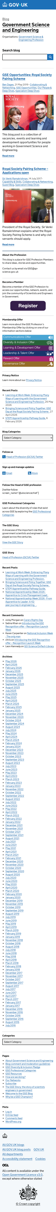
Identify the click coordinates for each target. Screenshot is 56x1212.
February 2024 (13, 743)
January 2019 (12, 936)
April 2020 (11, 887)
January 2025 (12, 710)
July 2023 (10, 766)
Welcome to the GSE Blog (19, 1093)
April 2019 (11, 927)
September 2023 (14, 759)
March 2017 (11, 999)
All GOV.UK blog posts (16, 1149)
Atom (35, 473)
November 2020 (14, 864)
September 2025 (14, 684)
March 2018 (12, 963)
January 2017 (12, 1005)
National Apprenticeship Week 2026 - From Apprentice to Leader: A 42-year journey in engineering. (28, 601)
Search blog (11, 50)
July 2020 (10, 877)
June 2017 (10, 992)
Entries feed (11, 1114)
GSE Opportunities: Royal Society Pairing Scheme (27, 77)
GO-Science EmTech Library (39, 646)
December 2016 (14, 1009)
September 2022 (14, 795)
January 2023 (13, 785)
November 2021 (14, 828)
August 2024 (12, 726)
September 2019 (14, 910)
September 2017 (14, 982)
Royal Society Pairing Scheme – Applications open (25, 171)
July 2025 (10, 690)
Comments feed (13, 1118)
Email (9, 473)
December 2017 (13, 972)
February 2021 (13, 858)
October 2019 (13, 907)
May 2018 (10, 956)
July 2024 (10, 730)
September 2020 (14, 871)
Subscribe (10, 1083)
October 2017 (12, 979)
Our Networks (13, 1080)
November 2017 (14, 976)
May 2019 (10, 923)
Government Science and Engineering (26, 27)
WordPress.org (13, 1121)
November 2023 (14, 753)
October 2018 (13, 943)
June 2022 (11, 805)
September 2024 (14, 723)
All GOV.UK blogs (13, 1145)
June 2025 (11, 694)
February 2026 (13, 667)
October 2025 (13, 680)
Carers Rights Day (33, 619)
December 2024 (14, 713)
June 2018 (11, 953)
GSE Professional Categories (20, 1070)
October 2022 (13, 792)
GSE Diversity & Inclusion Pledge (22, 1067)
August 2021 (12, 838)
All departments (12, 1154)
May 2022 (11, 808)
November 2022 (14, 789)
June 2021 (11, 844)
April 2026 (11, 664)
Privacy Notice (34, 380)
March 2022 (12, 815)
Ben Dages (8, 84)
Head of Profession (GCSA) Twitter (24, 456)
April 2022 (11, 812)
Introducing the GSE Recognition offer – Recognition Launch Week (26, 626)
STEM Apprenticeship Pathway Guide (25, 418)
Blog (5, 19)
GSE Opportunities (26, 87)
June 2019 (11, 920)
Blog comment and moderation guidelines (27, 1063)
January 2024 (13, 746)
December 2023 (14, 749)
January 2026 (13, 671)
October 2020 (13, 867)
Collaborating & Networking (38, 181)
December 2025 (14, 674)
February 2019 (13, 933)
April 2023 (11, 775)
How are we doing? (15, 1076)
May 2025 (10, 697)
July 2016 (10, 1025)
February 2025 (13, 707)
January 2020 (13, 897)
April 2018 (11, 959)
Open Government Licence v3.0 (22, 1174)
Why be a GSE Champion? (19, 1096)
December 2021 (14, 825)
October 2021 (13, 831)
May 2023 (11, 772)
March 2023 (12, 779)
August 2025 (12, 687)
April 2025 (11, 700)
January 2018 (12, 969)
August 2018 (12, 946)
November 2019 (14, 903)
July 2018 (10, 949)
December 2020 (14, 861)
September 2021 (14, 835)
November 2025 (14, 677)
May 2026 (11, 661)
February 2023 (13, 782)
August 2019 (12, 913)
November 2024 (14, 717)
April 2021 (11, 851)
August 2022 (12, 799)
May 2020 (11, 884)
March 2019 (12, 930)
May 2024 (11, 733)
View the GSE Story (12, 542)
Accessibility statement (17, 1159)
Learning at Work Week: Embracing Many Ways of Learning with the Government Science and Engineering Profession (27, 398)
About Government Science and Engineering (29, 1060)
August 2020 (12, 874)
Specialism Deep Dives (27, 90)
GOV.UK (39, 1149)
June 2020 (11, 881)
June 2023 (11, 769)
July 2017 (10, 989)
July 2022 (10, 802)
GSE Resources (13, 1073)
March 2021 (12, 854)
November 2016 (14, 1012)
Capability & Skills (11, 181)
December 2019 (14, 900)
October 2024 (13, 720)
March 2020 (12, 890)
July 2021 (10, 841)
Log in (8, 1111)
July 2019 (10, 917)
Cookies (40, 1159)
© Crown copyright (28, 1204)
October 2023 (13, 756)
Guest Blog (8, 184)
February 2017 (13, 1002)
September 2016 (14, 1018)
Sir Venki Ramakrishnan (15, 178)
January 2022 (13, 821)
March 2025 (12, 703)
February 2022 (13, 818)
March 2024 (12, 739)
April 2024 (11, 736)
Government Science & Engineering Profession (31, 38)
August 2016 (12, 1022)
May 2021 (10, 848)
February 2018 (13, 966)
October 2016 (13, 1015)
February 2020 (13, 894)
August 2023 (12, 762)
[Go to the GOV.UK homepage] (15, 5)
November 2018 (14, 940)
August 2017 (12, 985)
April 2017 (10, 995)
